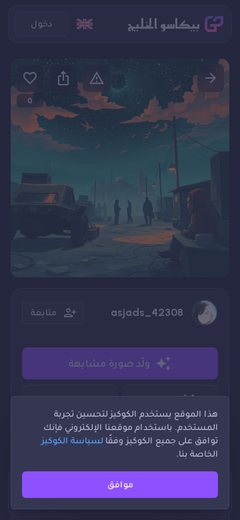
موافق (120, 484)
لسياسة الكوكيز (72, 440)
